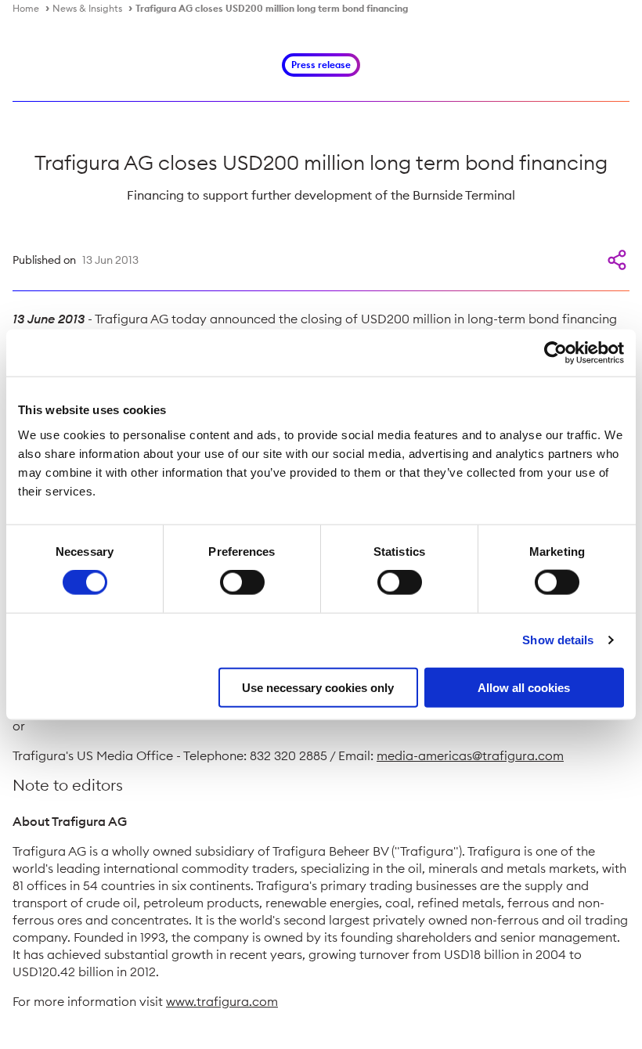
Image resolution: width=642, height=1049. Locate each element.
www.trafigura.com (222, 1001)
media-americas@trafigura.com (470, 755)
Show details (557, 640)
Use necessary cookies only (318, 687)
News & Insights (87, 8)
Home (26, 8)
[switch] (242, 582)
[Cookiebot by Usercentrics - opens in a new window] (555, 353)
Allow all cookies (524, 687)
